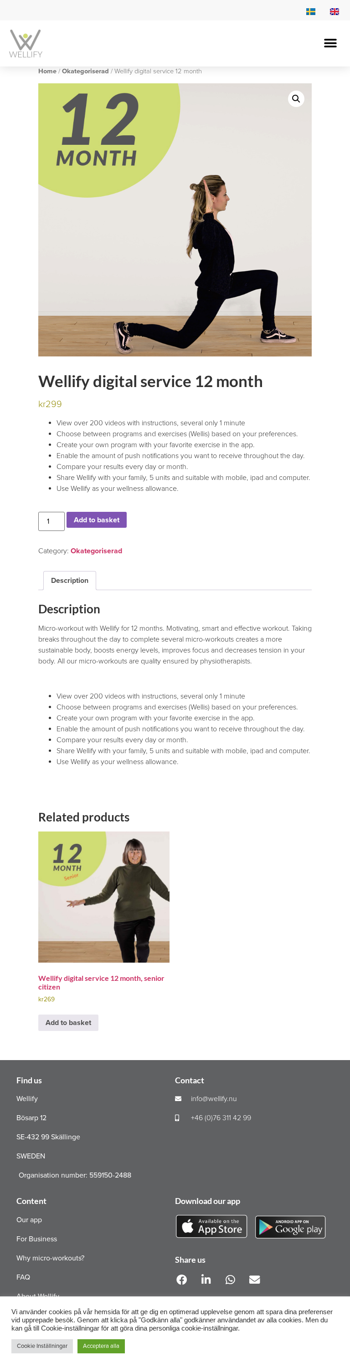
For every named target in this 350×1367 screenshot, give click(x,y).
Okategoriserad (85, 71)
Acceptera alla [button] (101, 1346)
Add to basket (96, 520)
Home (47, 71)
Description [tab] (69, 580)
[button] (330, 43)
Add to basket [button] (68, 1022)
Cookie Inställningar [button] (42, 1346)
